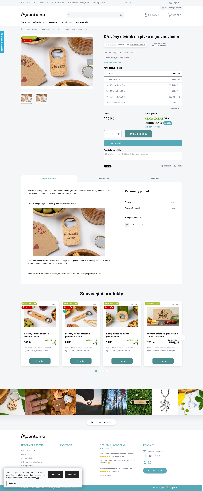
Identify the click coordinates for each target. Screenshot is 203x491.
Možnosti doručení (152, 127)
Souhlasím (72, 474)
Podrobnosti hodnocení (137, 45)
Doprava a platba (58, 3)
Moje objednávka (99, 3)
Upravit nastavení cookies (70, 488)
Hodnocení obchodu (28, 3)
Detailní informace (111, 62)
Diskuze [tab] (155, 178)
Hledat (121, 15)
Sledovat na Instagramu (103, 422)
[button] (96, 371)
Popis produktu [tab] (49, 178)
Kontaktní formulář (155, 470)
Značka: (159, 46)
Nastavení (12, 483)
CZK (175, 3)
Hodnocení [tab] (104, 178)
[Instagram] (149, 462)
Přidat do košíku (138, 133)
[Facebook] (145, 462)
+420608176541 (154, 456)
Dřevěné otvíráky (137, 224)
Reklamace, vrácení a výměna (78, 3)
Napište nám (43, 3)
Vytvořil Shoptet (158, 488)
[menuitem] (25, 22)
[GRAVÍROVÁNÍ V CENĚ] (163, 316)
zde (37, 478)
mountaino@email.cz (155, 451)
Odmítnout (55, 474)
